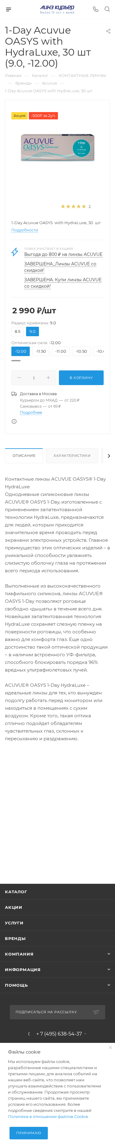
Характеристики (72, 455)
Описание (24, 455)
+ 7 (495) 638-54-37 (59, 1034)
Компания (19, 954)
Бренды (15, 938)
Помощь (16, 985)
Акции (13, 907)
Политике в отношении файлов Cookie (48, 1116)
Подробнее (31, 412)
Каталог (16, 891)
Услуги (14, 922)
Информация (23, 969)
